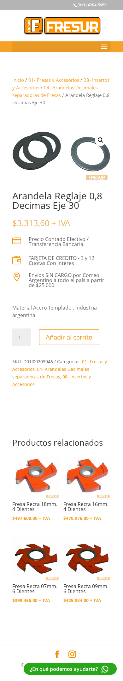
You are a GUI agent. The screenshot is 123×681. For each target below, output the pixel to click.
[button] (100, 140)
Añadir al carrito (69, 337)
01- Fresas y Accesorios (53, 80)
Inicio (18, 80)
